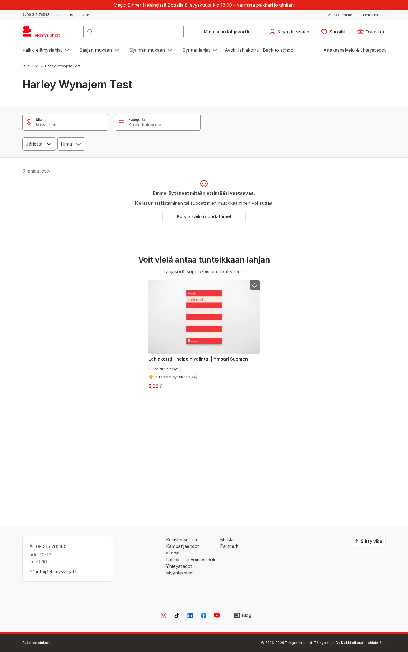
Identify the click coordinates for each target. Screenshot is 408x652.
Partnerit (229, 546)
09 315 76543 (50, 546)
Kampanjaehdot (182, 546)
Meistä (227, 539)
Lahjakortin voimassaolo (191, 559)
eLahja (173, 553)
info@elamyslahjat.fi (57, 571)
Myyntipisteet (180, 573)
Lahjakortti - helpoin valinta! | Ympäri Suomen (198, 359)
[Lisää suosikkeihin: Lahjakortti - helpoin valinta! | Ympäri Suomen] (255, 285)
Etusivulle (30, 66)
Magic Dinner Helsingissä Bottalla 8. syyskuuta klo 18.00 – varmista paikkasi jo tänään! (204, 5)
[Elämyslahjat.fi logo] (42, 33)
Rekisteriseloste (182, 539)
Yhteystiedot (179, 566)
